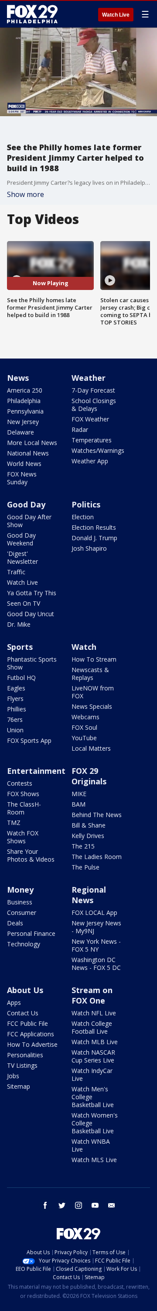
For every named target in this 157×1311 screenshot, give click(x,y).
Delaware (20, 432)
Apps (14, 1002)
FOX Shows (23, 794)
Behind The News (97, 815)
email (112, 1205)
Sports (20, 647)
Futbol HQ (21, 677)
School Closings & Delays (94, 405)
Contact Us (22, 1013)
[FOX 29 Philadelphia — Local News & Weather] (32, 13)
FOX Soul (84, 727)
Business (19, 902)
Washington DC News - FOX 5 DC (96, 964)
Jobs (13, 1076)
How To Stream (94, 659)
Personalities (25, 1055)
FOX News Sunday (22, 478)
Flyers (15, 698)
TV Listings (22, 1065)
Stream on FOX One (92, 995)
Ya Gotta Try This (31, 593)
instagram (78, 1205)
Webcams (85, 717)
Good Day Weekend (21, 539)
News (18, 378)
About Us (25, 990)
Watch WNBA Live (91, 1145)
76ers (15, 719)
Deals (15, 923)
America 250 (24, 390)
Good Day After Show (29, 521)
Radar (80, 429)
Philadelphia (24, 401)
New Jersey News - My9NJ (96, 927)
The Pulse (85, 867)
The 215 (83, 846)
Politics (86, 504)
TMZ (13, 822)
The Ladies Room (97, 856)
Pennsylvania (25, 411)
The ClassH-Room (24, 808)
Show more (25, 194)
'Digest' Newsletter (22, 557)
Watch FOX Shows (22, 837)
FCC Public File (27, 1023)
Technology (23, 944)
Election (83, 517)
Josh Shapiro (89, 548)
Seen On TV (23, 603)
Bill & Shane (89, 825)
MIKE (79, 794)
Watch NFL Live (94, 1013)
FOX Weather (90, 419)
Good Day (26, 504)
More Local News (32, 442)
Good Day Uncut (30, 614)
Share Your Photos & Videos (31, 855)
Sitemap (18, 1086)
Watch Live (116, 15)
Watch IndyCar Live (92, 1074)
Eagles (16, 688)
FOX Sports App (29, 740)
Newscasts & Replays (90, 674)
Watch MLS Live (94, 1160)
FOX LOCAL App (94, 912)
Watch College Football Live (92, 1027)
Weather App (90, 461)
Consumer (21, 912)
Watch (84, 647)
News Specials (92, 706)
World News (24, 463)
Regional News (89, 894)
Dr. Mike (19, 624)
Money (20, 889)
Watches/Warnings (98, 450)
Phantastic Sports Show (32, 663)
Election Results (94, 527)
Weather (89, 378)
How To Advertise (32, 1044)
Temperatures (92, 440)
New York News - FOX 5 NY (96, 945)
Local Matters (91, 748)
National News (28, 453)
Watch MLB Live (95, 1042)
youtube (95, 1205)
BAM (78, 804)
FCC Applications (30, 1034)
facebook (45, 1205)
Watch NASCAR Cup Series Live (93, 1056)
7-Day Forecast (93, 390)
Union (15, 730)
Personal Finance (31, 933)
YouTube (84, 738)
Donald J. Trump (94, 538)
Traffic (16, 572)
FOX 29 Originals (89, 776)
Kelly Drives (88, 835)
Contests (19, 783)
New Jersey (23, 421)
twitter (62, 1205)
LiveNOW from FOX (93, 692)
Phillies (16, 709)
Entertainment (36, 771)
